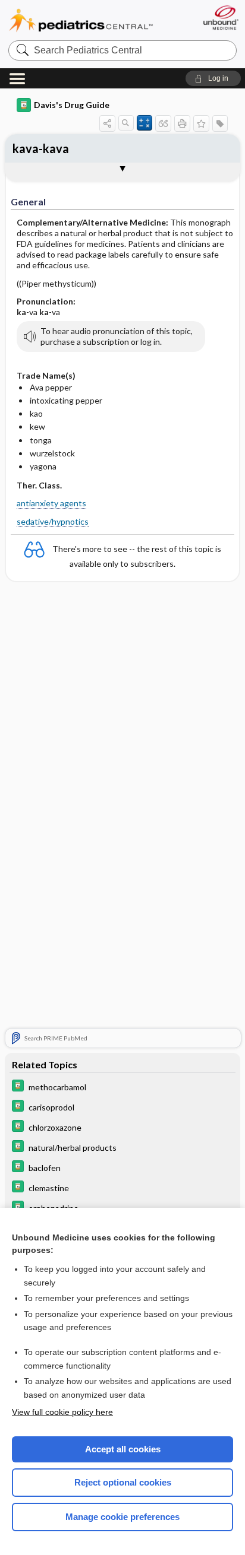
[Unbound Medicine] (220, 17)
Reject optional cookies (122, 1482)
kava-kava (40, 148)
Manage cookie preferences (122, 1517)
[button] (213, 78)
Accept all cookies (123, 1449)
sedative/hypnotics (53, 521)
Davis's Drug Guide (71, 105)
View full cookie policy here (62, 1412)
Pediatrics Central (80, 20)
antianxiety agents (51, 503)
